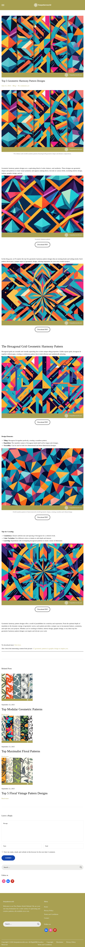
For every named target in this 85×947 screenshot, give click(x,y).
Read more (5, 714)
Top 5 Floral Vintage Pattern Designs (25, 793)
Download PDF (42, 244)
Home (46, 907)
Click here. (17, 645)
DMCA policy (39, 942)
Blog (14, 86)
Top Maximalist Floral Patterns (21, 751)
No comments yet (23, 86)
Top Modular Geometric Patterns (22, 709)
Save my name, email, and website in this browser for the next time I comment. (29, 852)
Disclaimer (59, 942)
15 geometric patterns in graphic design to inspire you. (50, 648)
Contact (46, 918)
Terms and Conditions (51, 914)
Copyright (50, 942)
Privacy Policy (48, 910)
